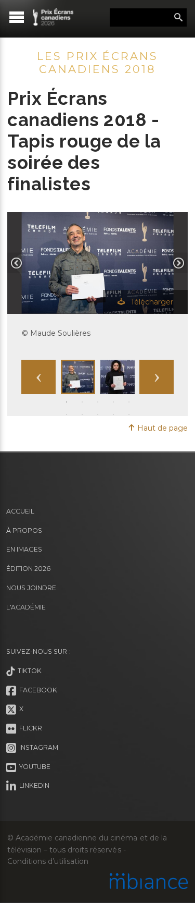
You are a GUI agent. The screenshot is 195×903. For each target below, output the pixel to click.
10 (129, 414)
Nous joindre (31, 588)
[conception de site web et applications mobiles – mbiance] (149, 882)
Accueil (20, 511)
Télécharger (150, 302)
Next (156, 377)
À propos (24, 530)
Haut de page (161, 428)
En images (24, 549)
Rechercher (178, 17)
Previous (38, 377)
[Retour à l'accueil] (53, 16)
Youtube (33, 767)
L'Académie (26, 607)
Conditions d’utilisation (47, 861)
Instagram (37, 747)
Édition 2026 (28, 568)
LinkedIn (32, 786)
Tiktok (28, 671)
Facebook (36, 690)
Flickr (29, 728)
